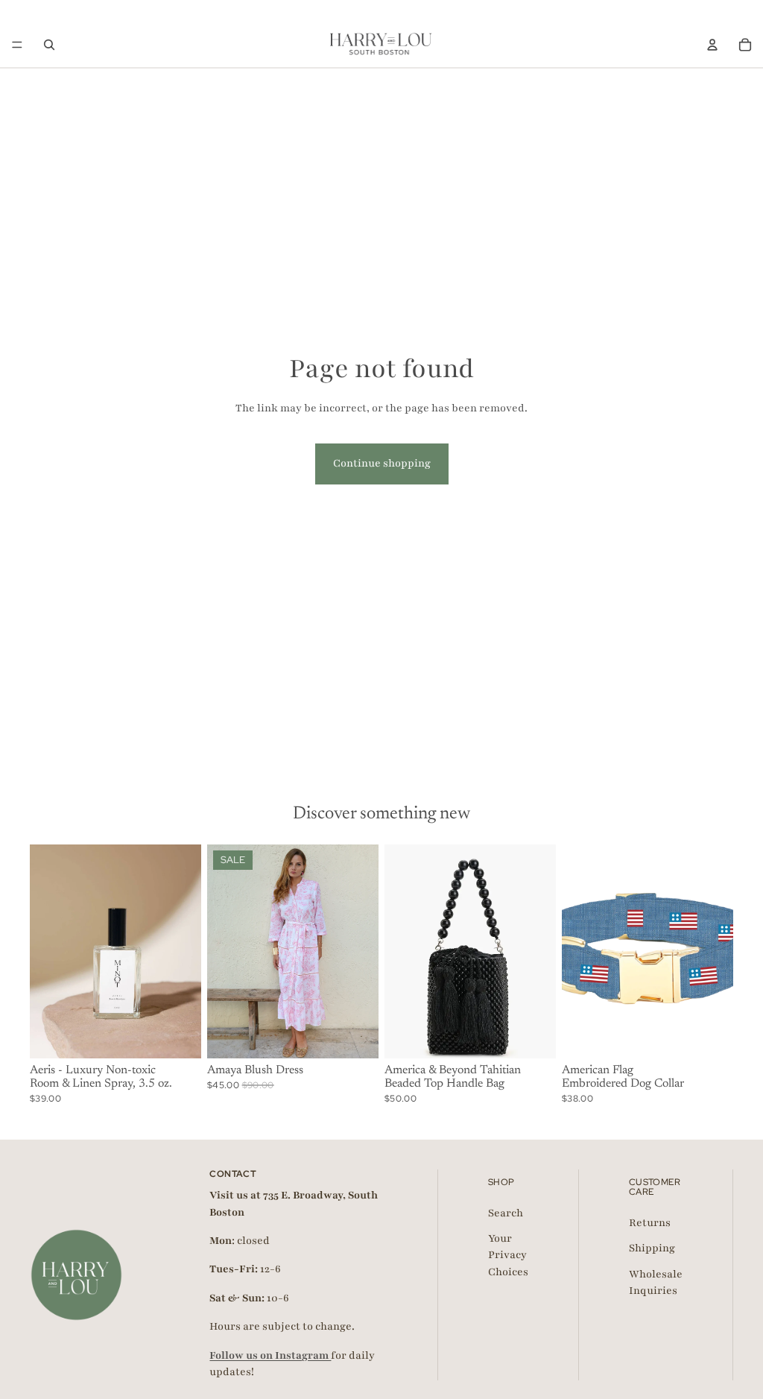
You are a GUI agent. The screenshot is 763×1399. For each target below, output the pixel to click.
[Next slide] (184, 951)
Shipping (652, 1248)
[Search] (49, 44)
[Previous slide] (46, 951)
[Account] (712, 44)
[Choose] (355, 1036)
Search (505, 1212)
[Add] (178, 1036)
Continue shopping (382, 463)
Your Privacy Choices (508, 1255)
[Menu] (17, 45)
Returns (650, 1223)
